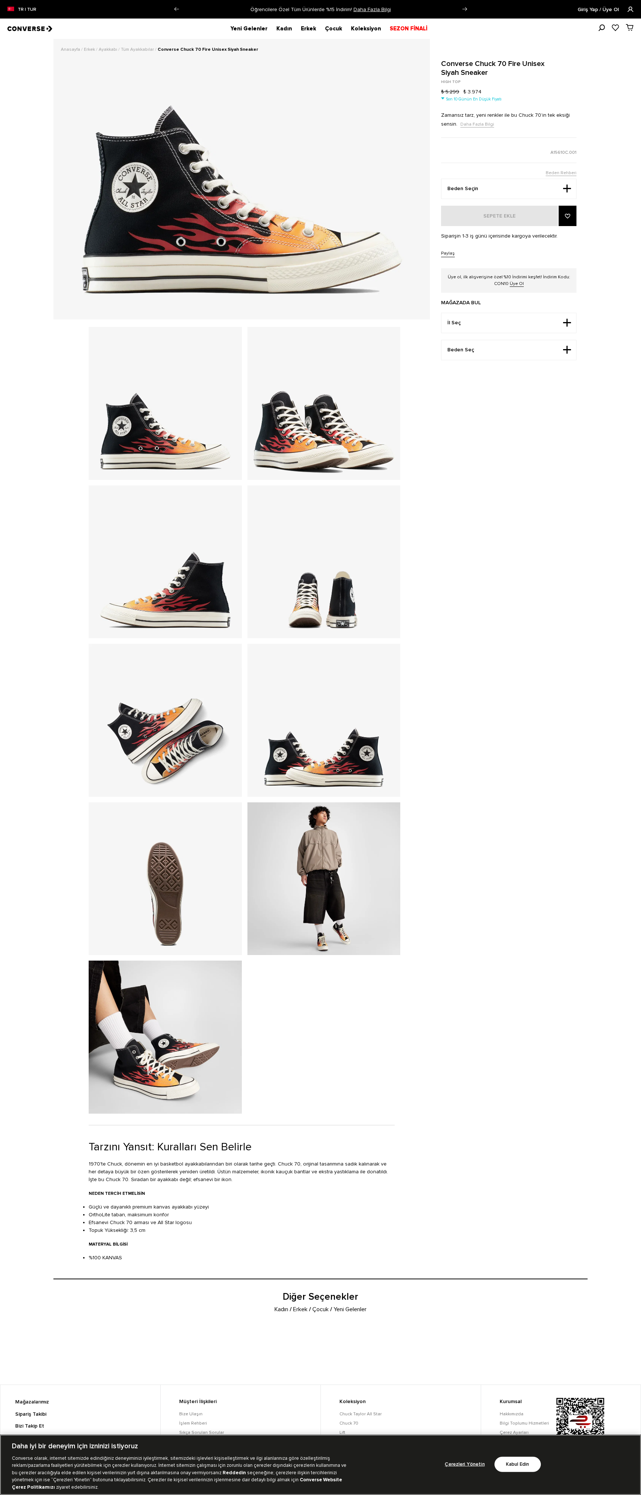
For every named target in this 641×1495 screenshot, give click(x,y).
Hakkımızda (511, 1414)
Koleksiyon (366, 28)
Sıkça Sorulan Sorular (201, 1432)
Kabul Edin (517, 1464)
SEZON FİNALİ (408, 28)
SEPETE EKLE (499, 216)
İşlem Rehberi (193, 1423)
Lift (342, 1432)
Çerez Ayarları (514, 1432)
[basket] (630, 27)
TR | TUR (27, 9)
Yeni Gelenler (248, 28)
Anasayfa (71, 49)
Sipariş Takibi (30, 1414)
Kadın (284, 28)
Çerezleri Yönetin (464, 1464)
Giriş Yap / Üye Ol (599, 9)
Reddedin (234, 1473)
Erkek (308, 28)
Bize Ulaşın (191, 1414)
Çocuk (333, 28)
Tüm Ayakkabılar (138, 49)
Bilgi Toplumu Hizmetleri (524, 1423)
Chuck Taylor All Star (360, 1414)
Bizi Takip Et (29, 1426)
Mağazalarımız (32, 1402)
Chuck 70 (348, 1423)
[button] (176, 9)
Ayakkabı (108, 49)
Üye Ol (517, 283)
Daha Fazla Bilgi (372, 9)
